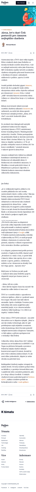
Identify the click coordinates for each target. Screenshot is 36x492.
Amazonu (26, 109)
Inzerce (21, 464)
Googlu (21, 232)
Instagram (13, 487)
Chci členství (21, 3)
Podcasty (21, 443)
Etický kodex (22, 474)
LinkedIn (19, 487)
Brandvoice (22, 450)
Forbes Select (5, 467)
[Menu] (33, 3)
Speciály (21, 435)
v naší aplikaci (23, 382)
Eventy (21, 459)
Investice (3, 435)
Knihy (2, 464)
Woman (21, 440)
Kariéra (21, 467)
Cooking (3, 448)
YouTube (26, 487)
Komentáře (22, 438)
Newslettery (22, 445)
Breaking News (23, 448)
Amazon (28, 85)
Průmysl (3, 438)
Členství (21, 462)
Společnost (4, 440)
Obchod (3, 462)
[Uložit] (34, 53)
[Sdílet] (31, 53)
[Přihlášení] (28, 3)
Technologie (4, 443)
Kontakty (21, 469)
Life (2, 445)
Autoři (3, 459)
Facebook (4, 487)
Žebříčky (3, 450)
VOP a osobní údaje (24, 471)
